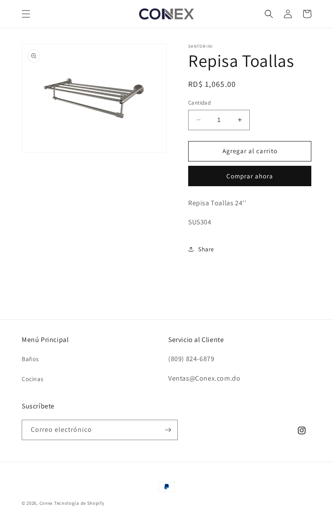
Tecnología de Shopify (79, 503)
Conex (46, 503)
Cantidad (199, 102)
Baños (30, 359)
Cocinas (32, 379)
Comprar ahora (249, 176)
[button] (26, 13)
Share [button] (206, 249)
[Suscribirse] (167, 430)
